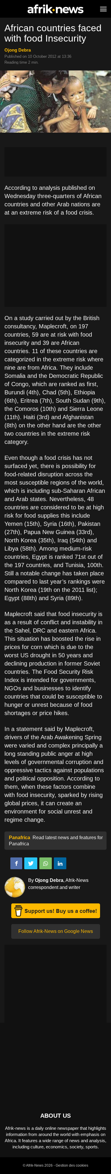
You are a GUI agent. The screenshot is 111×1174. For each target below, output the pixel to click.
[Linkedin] (60, 863)
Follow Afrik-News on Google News (55, 931)
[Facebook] (16, 863)
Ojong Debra (17, 49)
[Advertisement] (55, 162)
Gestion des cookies (72, 1165)
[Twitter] (30, 863)
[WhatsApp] (45, 863)
